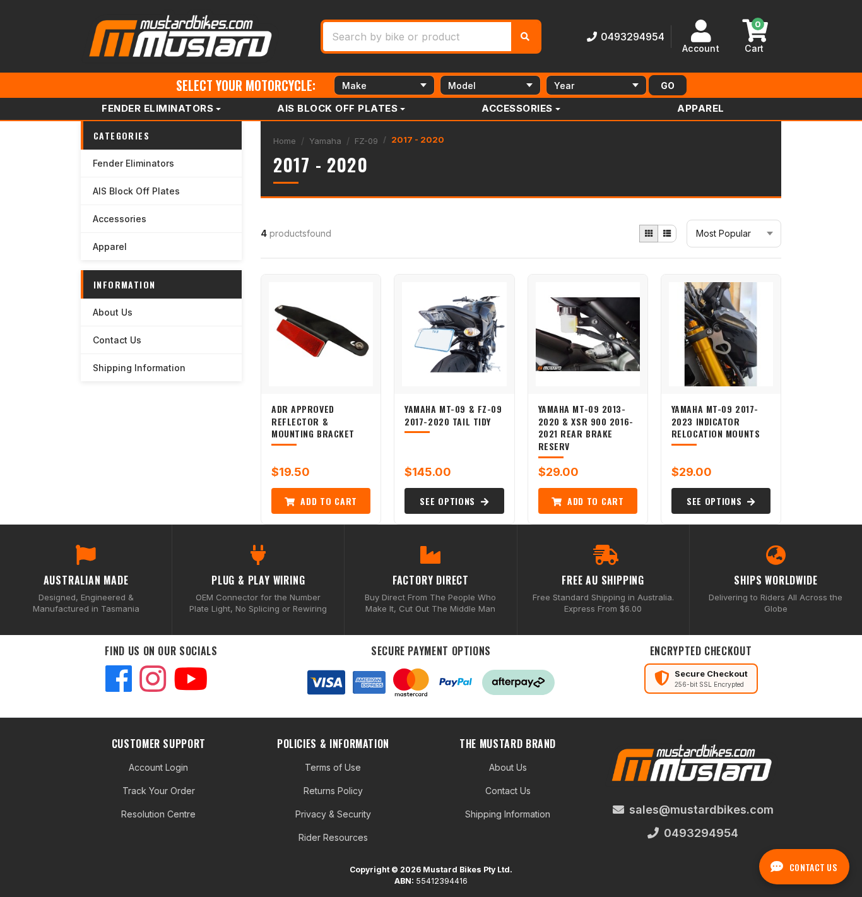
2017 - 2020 (417, 139)
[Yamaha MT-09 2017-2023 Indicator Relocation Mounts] (721, 334)
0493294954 (632, 36)
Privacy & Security (333, 814)
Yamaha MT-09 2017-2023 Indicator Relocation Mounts (715, 421)
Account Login (158, 767)
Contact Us (117, 340)
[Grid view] (648, 233)
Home (284, 141)
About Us (113, 312)
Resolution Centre (158, 814)
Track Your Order (158, 790)
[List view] (667, 233)
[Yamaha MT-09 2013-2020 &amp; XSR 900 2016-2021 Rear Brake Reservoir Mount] (587, 334)
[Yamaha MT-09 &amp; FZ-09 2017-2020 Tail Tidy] (454, 334)
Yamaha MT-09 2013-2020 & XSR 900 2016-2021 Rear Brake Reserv (586, 427)
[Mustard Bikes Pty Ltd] (182, 35)
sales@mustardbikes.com (701, 809)
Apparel (700, 108)
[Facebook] (118, 680)
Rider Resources (333, 837)
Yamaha (325, 141)
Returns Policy (333, 790)
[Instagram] (152, 680)
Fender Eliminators (157, 108)
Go (668, 85)
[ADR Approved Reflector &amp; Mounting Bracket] (321, 334)
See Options (449, 501)
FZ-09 (366, 141)
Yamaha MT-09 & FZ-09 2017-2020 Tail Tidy (453, 415)
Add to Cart (327, 501)
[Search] (525, 36)
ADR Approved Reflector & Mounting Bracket (313, 421)
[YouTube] (191, 680)
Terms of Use (333, 767)
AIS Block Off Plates (337, 108)
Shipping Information (139, 367)
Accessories (517, 108)
